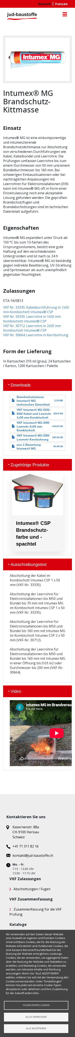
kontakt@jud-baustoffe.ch (32, 855)
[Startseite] (22, 16)
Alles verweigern (36, 1016)
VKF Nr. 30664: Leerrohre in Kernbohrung (35, 335)
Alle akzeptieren (36, 1028)
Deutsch (44, 4)
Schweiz (18, 837)
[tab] (37, 385)
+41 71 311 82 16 (25, 846)
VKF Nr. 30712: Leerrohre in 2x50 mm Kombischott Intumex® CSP (32, 328)
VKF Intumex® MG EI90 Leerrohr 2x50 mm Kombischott (33, 426)
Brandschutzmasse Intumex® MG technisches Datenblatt (33, 400)
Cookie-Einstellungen (36, 1005)
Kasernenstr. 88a (25, 827)
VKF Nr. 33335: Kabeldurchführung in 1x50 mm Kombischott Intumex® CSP (36, 309)
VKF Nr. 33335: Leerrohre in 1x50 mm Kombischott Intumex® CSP (32, 318)
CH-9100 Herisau (25, 832)
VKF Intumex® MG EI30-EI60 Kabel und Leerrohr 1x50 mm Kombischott (34, 413)
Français (61, 4)
